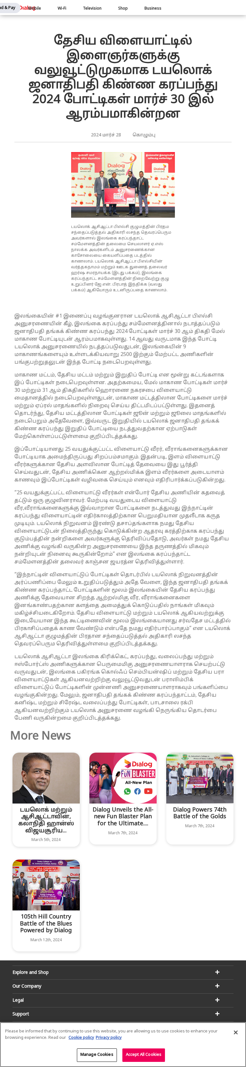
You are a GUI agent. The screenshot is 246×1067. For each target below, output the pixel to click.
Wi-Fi (62, 8)
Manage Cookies (96, 1054)
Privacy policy (109, 1037)
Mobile (34, 8)
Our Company (26, 986)
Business (152, 8)
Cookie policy (81, 1037)
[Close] (236, 1032)
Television (92, 8)
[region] (123, 1044)
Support (20, 1014)
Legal (18, 1000)
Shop (123, 8)
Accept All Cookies (143, 1054)
